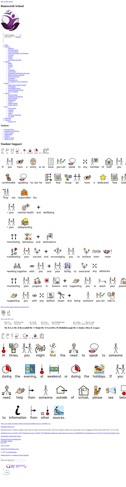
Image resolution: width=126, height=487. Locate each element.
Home (6, 45)
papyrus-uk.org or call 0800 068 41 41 (75, 433)
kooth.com (49, 433)
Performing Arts (12, 80)
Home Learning (12, 98)
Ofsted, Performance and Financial (18, 53)
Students (7, 93)
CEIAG (10, 58)
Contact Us (7, 120)
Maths (10, 63)
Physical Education (13, 76)
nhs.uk (62, 433)
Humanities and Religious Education (18, 73)
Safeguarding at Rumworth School (11, 436)
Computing (11, 70)
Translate (18, 37)
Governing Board (13, 51)
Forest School (12, 71)
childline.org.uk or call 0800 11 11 (41, 423)
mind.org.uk (56, 433)
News (6, 106)
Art (9, 68)
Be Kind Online (12, 95)
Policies (10, 56)
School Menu (12, 100)
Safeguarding (12, 86)
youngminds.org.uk (113, 433)
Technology (11, 78)
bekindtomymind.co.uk (7, 427)
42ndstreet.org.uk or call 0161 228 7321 (12, 433)
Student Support (13, 105)
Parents (6, 83)
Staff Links (7, 118)
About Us (7, 46)
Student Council (13, 103)
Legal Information (11, 452)
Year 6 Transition (13, 91)
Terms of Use (12, 121)
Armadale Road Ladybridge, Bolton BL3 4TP (11, 441)
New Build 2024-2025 (14, 60)
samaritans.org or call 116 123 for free (97, 433)
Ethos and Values (13, 50)
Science (10, 66)
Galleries (10, 111)
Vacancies (11, 116)
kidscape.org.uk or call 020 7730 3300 (35, 433)
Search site (4, 460)
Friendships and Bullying (15, 96)
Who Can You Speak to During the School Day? (15, 307)
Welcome (11, 48)
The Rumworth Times (14, 115)
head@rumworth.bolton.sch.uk (10, 449)
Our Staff (11, 55)
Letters (10, 113)
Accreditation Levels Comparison (18, 81)
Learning (7, 61)
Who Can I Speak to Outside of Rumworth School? (16, 423)
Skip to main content (7, 1)
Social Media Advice (14, 88)
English (10, 65)
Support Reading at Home (15, 90)
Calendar (10, 110)
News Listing (12, 108)
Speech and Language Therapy (17, 85)
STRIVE (10, 101)
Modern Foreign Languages (16, 75)
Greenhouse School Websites (20, 455)
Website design (5, 455)
